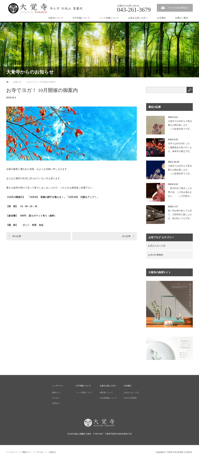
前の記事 (16, 236)
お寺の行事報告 (155, 255)
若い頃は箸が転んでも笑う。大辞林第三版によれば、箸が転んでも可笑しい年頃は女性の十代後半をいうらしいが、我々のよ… (180, 215)
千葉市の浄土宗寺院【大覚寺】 (180, 452)
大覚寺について (55, 18)
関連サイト (56, 392)
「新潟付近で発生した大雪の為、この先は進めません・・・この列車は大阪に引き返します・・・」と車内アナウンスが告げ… (180, 193)
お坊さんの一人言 (156, 245)
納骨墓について (106, 392)
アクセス (55, 398)
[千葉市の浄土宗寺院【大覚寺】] (45, 8)
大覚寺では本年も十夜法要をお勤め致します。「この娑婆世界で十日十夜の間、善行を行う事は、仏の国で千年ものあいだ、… (180, 126)
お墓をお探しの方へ (138, 18)
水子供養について (81, 18)
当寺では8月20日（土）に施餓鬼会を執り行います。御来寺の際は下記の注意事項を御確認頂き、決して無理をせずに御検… (180, 148)
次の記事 (126, 236)
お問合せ (55, 403)
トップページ (57, 386)
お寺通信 (161, 18)
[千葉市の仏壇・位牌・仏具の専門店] (169, 326)
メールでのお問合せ (177, 7)
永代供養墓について (108, 398)
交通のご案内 (181, 18)
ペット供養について (109, 18)
